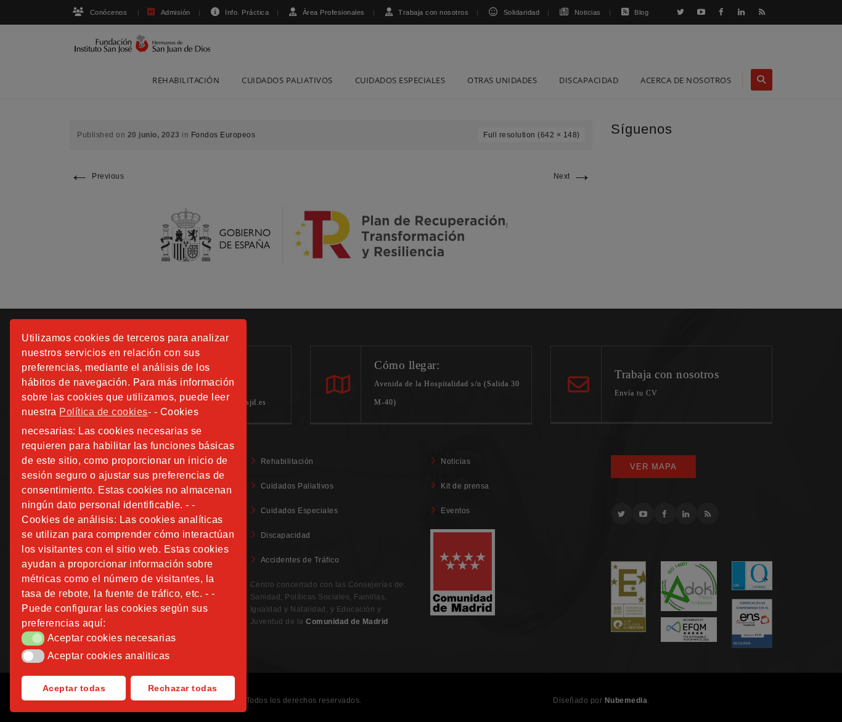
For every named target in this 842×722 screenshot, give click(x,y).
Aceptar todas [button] (74, 688)
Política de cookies (103, 412)
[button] (33, 638)
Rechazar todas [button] (183, 688)
